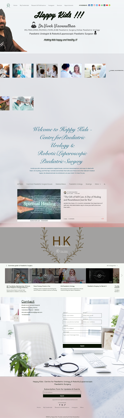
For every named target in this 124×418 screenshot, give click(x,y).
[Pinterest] (99, 5)
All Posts (20, 184)
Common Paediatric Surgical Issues (39, 184)
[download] (109, 5)
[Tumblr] (104, 5)
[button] (104, 184)
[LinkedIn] (92, 5)
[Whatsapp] (102, 5)
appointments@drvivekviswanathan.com (65, 400)
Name (65, 312)
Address (85, 319)
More (97, 184)
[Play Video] (18, 275)
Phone (65, 319)
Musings (89, 184)
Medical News (61, 184)
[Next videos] (121, 275)
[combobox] (112, 266)
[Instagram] (94, 5)
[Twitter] (97, 5)
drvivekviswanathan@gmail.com (32, 312)
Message (66, 332)
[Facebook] (89, 5)
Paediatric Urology (75, 184)
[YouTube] (107, 5)
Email (84, 312)
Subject (65, 325)
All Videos (61, 272)
